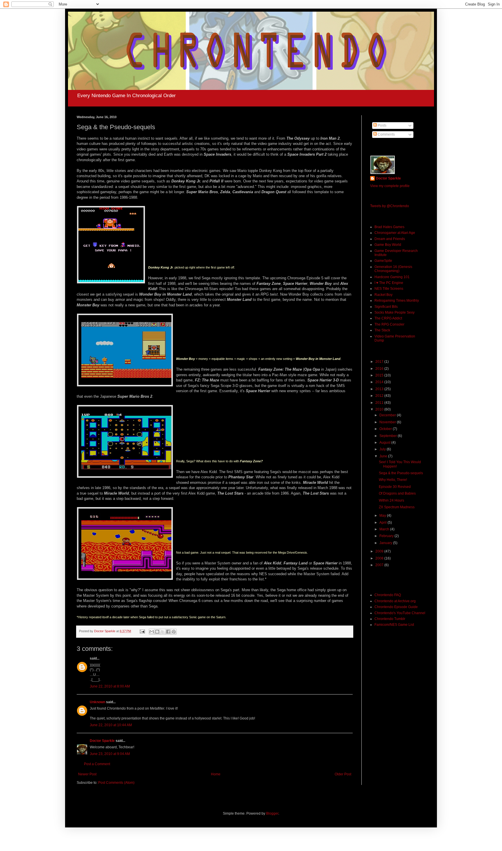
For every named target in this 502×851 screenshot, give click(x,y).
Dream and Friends (389, 239)
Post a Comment (97, 764)
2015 (379, 375)
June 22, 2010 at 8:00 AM (110, 686)
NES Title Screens (388, 289)
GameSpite (383, 261)
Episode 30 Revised (395, 487)
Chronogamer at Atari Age (394, 233)
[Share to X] (163, 632)
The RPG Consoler (389, 324)
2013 (379, 389)
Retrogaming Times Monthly (396, 301)
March (384, 529)
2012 (379, 396)
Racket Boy (383, 295)
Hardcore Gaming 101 (392, 277)
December (388, 415)
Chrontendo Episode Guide (396, 607)
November (388, 422)
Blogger (272, 813)
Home (215, 774)
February (387, 536)
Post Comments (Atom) (116, 783)
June (383, 456)
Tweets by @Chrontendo (389, 206)
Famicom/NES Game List (394, 625)
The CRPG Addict (388, 318)
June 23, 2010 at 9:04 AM (110, 754)
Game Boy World (387, 245)
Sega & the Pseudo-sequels (401, 473)
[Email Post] (142, 631)
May (383, 516)
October (386, 429)
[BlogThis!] (157, 632)
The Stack (382, 330)
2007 (379, 565)
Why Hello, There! (393, 480)
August (385, 442)
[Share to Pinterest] (174, 632)
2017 (379, 362)
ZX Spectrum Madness (397, 507)
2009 (379, 551)
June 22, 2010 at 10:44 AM (111, 725)
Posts (381, 125)
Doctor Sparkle (102, 741)
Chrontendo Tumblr (389, 619)
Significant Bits (386, 307)
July (383, 449)
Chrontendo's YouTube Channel (399, 613)
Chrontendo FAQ (387, 595)
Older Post (343, 774)
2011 (379, 403)
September (388, 436)
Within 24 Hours (391, 500)
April (383, 522)
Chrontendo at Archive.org (395, 601)
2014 (379, 382)
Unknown (97, 702)
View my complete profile (390, 186)
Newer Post (87, 774)
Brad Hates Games (389, 227)
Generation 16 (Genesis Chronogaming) (393, 269)
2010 (379, 409)
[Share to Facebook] (168, 632)
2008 (379, 558)
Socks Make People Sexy (394, 312)
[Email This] (152, 632)
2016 (379, 369)
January (386, 543)
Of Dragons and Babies (397, 493)
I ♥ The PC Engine (388, 283)
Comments (386, 134)
